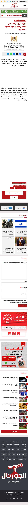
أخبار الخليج (12, 441)
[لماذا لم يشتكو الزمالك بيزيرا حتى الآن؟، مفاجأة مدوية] (23, 393)
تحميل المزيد (14, 431)
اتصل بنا (19, 495)
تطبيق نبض (5, 208)
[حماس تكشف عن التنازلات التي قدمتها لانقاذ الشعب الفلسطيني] (8, 223)
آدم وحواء (24, 441)
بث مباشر (3, 449)
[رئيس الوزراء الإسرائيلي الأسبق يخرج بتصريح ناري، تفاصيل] (21, 223)
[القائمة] (25, 6)
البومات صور (12, 446)
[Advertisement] (14, 117)
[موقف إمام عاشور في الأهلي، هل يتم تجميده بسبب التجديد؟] (23, 412)
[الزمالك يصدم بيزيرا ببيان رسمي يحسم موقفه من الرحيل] (23, 386)
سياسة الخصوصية (11, 495)
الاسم (25, 281)
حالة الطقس (24, 454)
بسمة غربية (23, 33)
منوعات (3, 459)
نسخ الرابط (14, 197)
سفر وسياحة (4, 454)
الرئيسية (20, 20)
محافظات (14, 459)
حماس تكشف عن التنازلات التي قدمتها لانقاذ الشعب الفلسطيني (7, 233)
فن (25, 459)
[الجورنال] (14, 5)
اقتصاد (3, 444)
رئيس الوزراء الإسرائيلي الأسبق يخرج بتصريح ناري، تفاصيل (21, 233)
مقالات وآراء (9, 459)
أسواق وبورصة (16, 444)
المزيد (9, 449)
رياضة (9, 454)
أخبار (25, 20)
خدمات (14, 454)
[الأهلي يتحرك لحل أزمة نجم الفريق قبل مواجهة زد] (23, 426)
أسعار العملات (24, 444)
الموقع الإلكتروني (23, 294)
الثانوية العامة (4, 446)
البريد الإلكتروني (23, 287)
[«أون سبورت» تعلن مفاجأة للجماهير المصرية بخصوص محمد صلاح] (23, 419)
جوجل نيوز (19, 208)
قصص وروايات (20, 459)
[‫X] (17, 54)
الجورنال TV (24, 449)
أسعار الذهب (4, 441)
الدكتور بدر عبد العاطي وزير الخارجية (19, 185)
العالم (13, 449)
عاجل (16, 20)
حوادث (18, 454)
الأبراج (25, 446)
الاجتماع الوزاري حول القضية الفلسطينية (19, 183)
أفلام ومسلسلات (9, 444)
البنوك (19, 446)
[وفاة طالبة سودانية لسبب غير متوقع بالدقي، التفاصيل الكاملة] (23, 379)
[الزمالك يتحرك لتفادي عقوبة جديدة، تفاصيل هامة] (23, 399)
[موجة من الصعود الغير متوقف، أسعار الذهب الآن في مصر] (23, 406)
